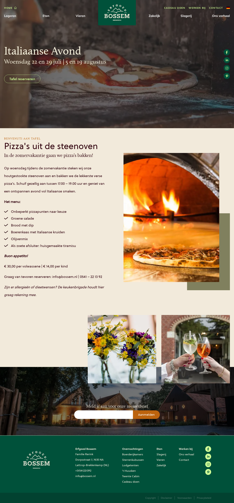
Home (8, 7)
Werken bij (197, 7)
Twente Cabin (130, 476)
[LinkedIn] (208, 457)
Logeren (10, 16)
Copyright (150, 498)
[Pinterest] (208, 472)
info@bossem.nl (85, 476)
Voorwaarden (184, 498)
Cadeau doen (174, 7)
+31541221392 (83, 471)
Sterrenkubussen (133, 460)
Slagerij (186, 16)
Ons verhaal (221, 16)
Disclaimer (166, 498)
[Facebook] (208, 449)
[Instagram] (208, 464)
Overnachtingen (132, 449)
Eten (46, 16)
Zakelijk (154, 16)
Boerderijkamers (132, 454)
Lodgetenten (130, 465)
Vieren (80, 16)
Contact (216, 7)
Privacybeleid (204, 498)
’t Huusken (129, 471)
